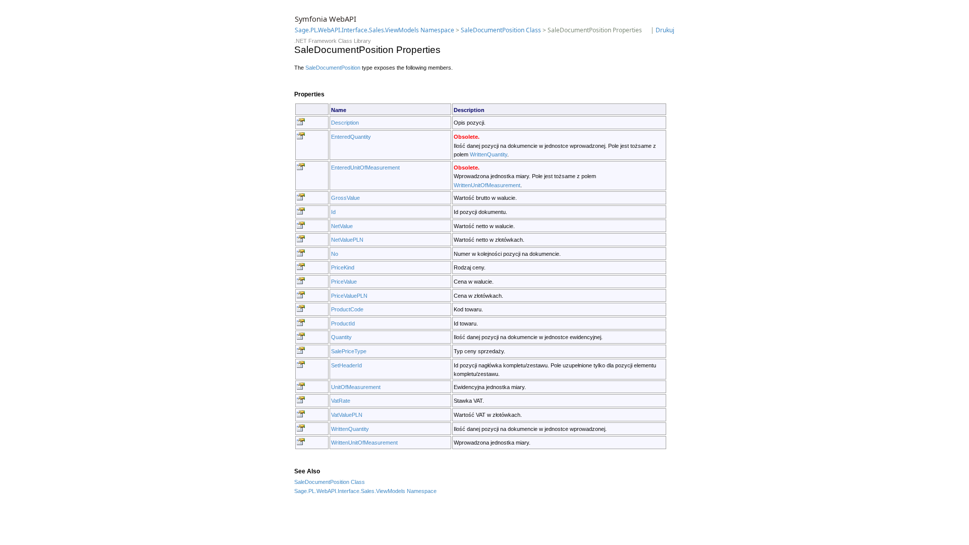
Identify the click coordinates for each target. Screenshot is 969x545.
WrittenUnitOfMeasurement (487, 185)
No (334, 254)
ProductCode (347, 309)
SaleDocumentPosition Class (501, 30)
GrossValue (345, 198)
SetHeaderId (346, 365)
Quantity (341, 337)
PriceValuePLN (349, 296)
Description (345, 123)
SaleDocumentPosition (332, 68)
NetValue (342, 226)
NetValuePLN (347, 240)
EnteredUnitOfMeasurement (365, 168)
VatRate (340, 401)
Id (333, 212)
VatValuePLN (346, 415)
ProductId (343, 323)
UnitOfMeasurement (356, 387)
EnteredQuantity (351, 137)
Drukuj (665, 30)
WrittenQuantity (488, 154)
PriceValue (344, 282)
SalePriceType (348, 351)
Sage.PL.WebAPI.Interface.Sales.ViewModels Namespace (374, 30)
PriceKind (342, 267)
